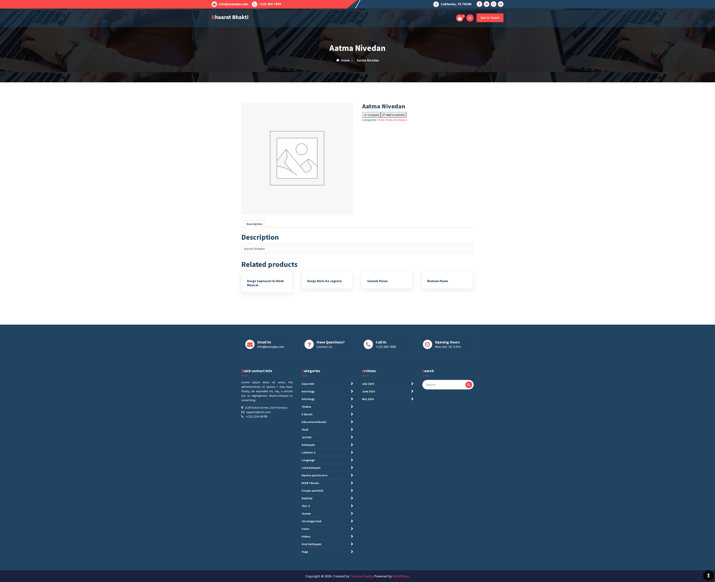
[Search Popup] (470, 18)
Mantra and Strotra (314, 475)
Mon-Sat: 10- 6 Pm (448, 347)
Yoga (305, 552)
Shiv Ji (306, 506)
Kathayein (400, 120)
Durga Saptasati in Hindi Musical (265, 283)
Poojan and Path (312, 490)
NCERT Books (310, 483)
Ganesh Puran (377, 281)
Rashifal (307, 498)
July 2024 (368, 384)
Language (308, 460)
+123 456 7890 (270, 4)
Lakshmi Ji (308, 452)
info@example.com (233, 4)
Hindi (380, 120)
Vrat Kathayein (311, 544)
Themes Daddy (361, 576)
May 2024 (368, 399)
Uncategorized (311, 521)
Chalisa (306, 406)
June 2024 (368, 391)
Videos (306, 536)
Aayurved (308, 384)
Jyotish (307, 437)
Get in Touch (490, 17)
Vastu (305, 529)
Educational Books (314, 422)
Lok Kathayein (311, 468)
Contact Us (324, 347)
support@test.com (258, 412)
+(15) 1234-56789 (256, 416)
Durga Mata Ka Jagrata (324, 281)
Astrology (308, 391)
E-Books (307, 414)
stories (306, 513)
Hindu (389, 120)
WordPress (401, 576)
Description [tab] (254, 224)
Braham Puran (437, 281)
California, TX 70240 (456, 4)
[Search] (468, 384)
